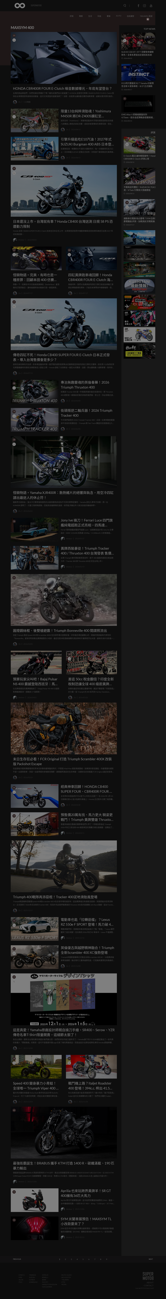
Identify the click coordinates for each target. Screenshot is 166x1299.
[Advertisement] (83, 35)
